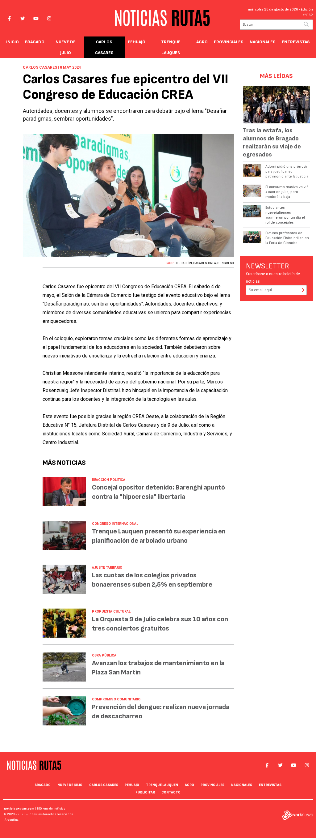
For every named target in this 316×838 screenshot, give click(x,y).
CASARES (200, 263)
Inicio (12, 42)
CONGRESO (225, 263)
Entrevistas (296, 42)
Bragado (34, 42)
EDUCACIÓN (183, 263)
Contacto (171, 792)
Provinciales (228, 42)
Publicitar (145, 792)
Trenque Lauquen (171, 47)
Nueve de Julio (66, 47)
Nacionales (263, 42)
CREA (212, 263)
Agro (202, 42)
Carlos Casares (104, 47)
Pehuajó (136, 42)
